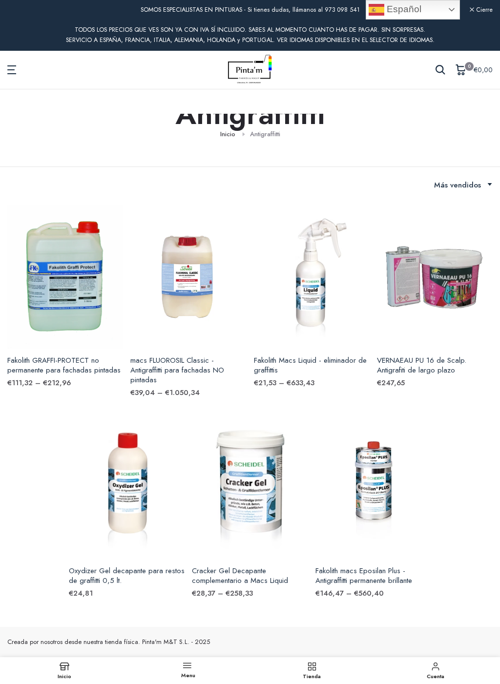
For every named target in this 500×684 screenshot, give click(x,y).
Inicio (227, 134)
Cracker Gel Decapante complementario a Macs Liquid (240, 575)
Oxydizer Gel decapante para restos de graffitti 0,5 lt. (127, 575)
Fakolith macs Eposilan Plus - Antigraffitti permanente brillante (363, 575)
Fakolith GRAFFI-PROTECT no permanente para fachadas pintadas (64, 365)
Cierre (21, 10)
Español (402, 9)
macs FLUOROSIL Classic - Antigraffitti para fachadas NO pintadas (177, 370)
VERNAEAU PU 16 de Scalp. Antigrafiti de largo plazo (421, 365)
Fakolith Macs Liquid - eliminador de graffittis (310, 365)
